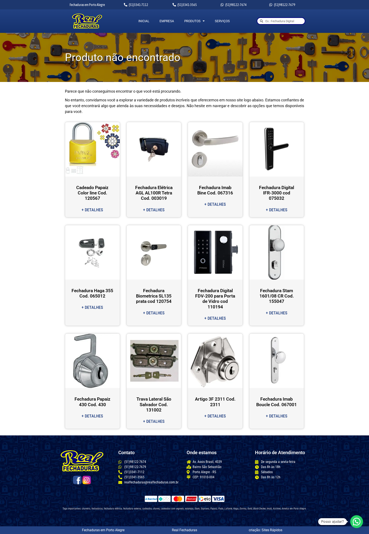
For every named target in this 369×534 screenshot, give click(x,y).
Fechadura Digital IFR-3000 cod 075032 (276, 193)
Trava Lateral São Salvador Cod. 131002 (153, 404)
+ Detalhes (92, 209)
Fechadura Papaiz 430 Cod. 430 (92, 402)
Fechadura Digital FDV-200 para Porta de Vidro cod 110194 (215, 298)
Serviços (222, 21)
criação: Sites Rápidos (265, 530)
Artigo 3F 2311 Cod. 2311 (215, 402)
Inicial (143, 21)
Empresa (167, 21)
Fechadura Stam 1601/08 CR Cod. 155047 (276, 296)
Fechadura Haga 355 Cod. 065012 (92, 293)
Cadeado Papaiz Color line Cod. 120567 (92, 193)
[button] (356, 521)
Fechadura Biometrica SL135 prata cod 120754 (153, 296)
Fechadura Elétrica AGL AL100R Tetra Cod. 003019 (154, 193)
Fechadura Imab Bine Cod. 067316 (215, 190)
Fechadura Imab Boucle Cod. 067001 (276, 402)
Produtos (192, 21)
